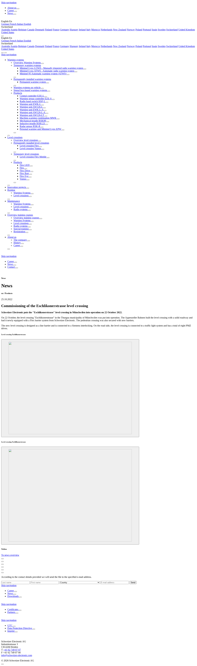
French (13, 24)
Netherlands (106, 29)
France (56, 29)
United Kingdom (186, 29)
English (27, 24)
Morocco (95, 29)
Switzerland (172, 29)
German (5, 24)
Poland (138, 29)
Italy (88, 29)
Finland (48, 29)
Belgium (22, 29)
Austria (14, 29)
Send (133, 582)
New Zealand (119, 29)
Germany (64, 29)
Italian (20, 24)
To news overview (10, 555)
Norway (131, 29)
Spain (154, 29)
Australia (5, 29)
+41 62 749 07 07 (12, 649)
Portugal (147, 29)
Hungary (74, 29)
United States (7, 32)
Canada (30, 29)
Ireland (82, 29)
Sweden (162, 29)
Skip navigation (8, 2)
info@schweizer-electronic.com (16, 655)
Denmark (39, 29)
